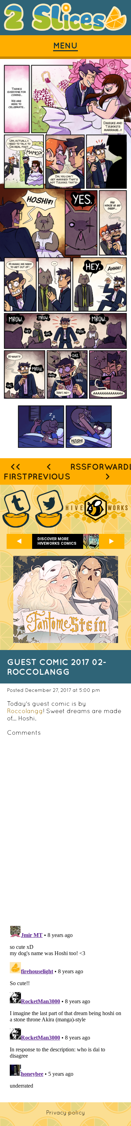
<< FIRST (15, 471)
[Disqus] (65, 830)
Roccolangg (25, 711)
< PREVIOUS (49, 471)
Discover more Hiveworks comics (57, 541)
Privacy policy (65, 1112)
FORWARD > (108, 471)
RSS (78, 466)
